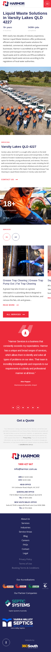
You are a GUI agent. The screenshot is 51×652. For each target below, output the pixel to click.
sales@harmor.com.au (26, 444)
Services (25, 523)
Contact (25, 549)
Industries (25, 527)
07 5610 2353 (27, 498)
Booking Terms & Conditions (25, 567)
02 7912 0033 (27, 508)
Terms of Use (25, 563)
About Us (25, 518)
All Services (14, 314)
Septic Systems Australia (18, 611)
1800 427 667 (25, 464)
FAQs (25, 544)
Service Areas (25, 531)
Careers (25, 540)
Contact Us (7, 180)
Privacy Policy (27, 438)
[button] (4, 217)
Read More (9, 305)
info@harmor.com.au (25, 469)
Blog (25, 536)
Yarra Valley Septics (18, 628)
